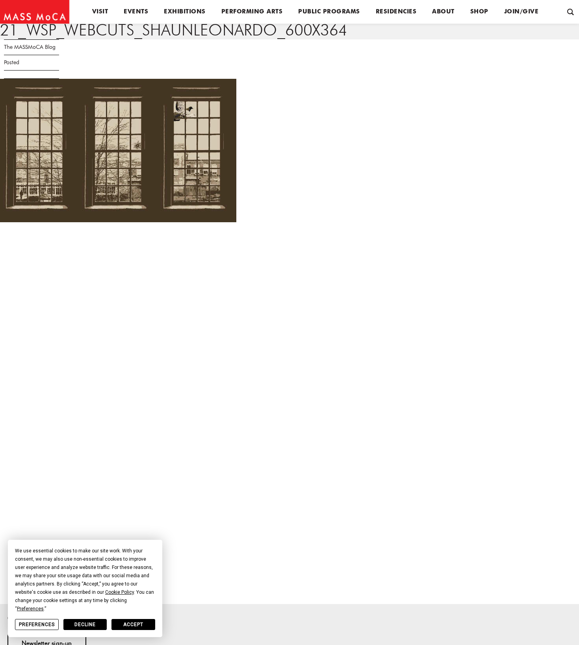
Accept (133, 624)
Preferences (37, 624)
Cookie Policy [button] (119, 592)
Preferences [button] (30, 609)
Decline (85, 624)
